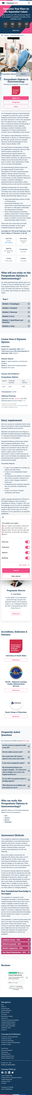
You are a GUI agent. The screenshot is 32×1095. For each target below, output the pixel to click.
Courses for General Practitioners (9, 1036)
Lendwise (17, 398)
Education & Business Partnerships (10, 1020)
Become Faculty (5, 1012)
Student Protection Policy (7, 1058)
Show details (23, 565)
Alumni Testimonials (6, 1010)
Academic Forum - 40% (11, 940)
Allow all (16, 570)
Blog (2, 1004)
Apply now (16, 98)
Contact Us (4, 1029)
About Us (3, 1006)
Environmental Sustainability (8, 1025)
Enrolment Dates (5, 1008)
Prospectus (16, 102)
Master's (23, 74)
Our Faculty (4, 1014)
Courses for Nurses (6, 1044)
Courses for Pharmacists (7, 1040)
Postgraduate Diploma (8, 74)
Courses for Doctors (6, 1038)
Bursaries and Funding (6, 1016)
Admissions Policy (5, 1054)
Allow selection (16, 576)
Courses (6, 35)
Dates (16, 106)
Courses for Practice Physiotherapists (10, 1042)
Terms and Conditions (6, 1050)
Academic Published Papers (8, 1024)
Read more (16, 614)
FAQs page (25, 741)
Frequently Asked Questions (8, 1022)
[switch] (27, 547)
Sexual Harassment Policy (7, 1056)
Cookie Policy (4, 1048)
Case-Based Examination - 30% (14, 952)
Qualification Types (6, 1027)
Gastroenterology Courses (17, 35)
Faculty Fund (4, 1018)
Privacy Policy (4, 1052)
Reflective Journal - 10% (11, 944)
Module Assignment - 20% (12, 948)
